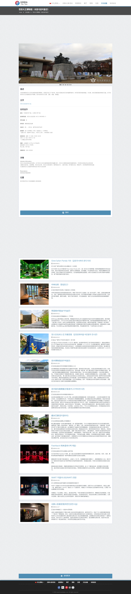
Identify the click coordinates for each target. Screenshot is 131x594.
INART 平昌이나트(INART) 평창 (63, 477)
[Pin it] (66, 587)
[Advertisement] (65, 29)
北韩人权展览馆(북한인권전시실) (64, 504)
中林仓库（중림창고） (60, 284)
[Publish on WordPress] (69, 587)
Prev (21, 63)
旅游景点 (78, 3)
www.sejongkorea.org (25, 103)
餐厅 (85, 3)
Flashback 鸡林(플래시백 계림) (63, 445)
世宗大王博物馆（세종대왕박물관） (41, 12)
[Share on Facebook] (59, 587)
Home (20, 12)
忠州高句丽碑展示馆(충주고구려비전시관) (68, 389)
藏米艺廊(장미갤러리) (59, 415)
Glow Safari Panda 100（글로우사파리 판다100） (71, 260)
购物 (91, 3)
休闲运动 (113, 3)
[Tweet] (63, 587)
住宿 (96, 3)
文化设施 (104, 3)
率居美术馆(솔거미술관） (61, 310)
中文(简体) (55, 3)
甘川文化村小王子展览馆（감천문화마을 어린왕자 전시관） (75, 334)
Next (110, 63)
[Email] (73, 587)
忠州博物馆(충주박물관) (60, 360)
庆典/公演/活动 (68, 3)
